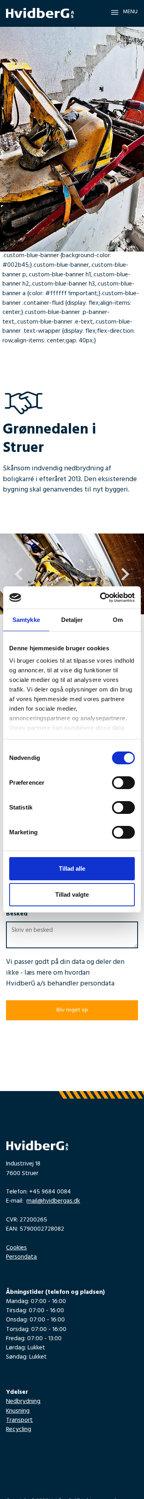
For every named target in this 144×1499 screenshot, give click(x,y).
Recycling (18, 1430)
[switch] (123, 782)
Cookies (16, 1248)
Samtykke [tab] (26, 619)
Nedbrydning (23, 1402)
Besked (17, 914)
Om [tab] (118, 619)
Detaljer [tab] (72, 619)
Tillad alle (72, 868)
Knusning (18, 1411)
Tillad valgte (72, 894)
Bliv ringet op (72, 1010)
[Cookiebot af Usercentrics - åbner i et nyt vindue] (101, 597)
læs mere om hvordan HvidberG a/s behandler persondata (60, 979)
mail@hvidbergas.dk (53, 1201)
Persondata (21, 1257)
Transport (19, 1421)
